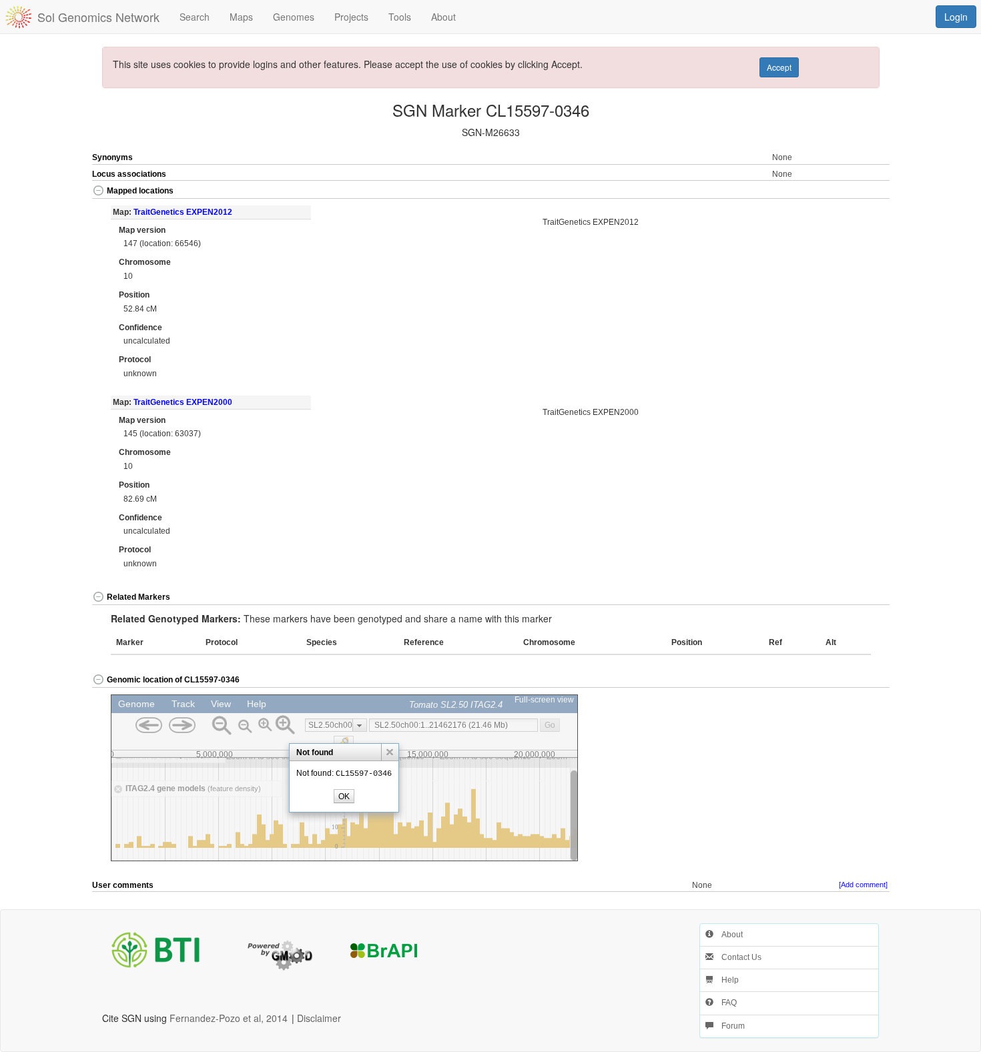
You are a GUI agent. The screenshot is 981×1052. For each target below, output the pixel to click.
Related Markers (138, 597)
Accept (779, 67)
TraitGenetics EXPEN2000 (182, 402)
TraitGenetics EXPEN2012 (182, 212)
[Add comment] (863, 885)
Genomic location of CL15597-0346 (173, 679)
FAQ (725, 1002)
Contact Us (737, 957)
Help (726, 980)
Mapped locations (140, 190)
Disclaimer (319, 1018)
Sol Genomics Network (98, 16)
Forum (729, 1026)
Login (956, 16)
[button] (849, 192)
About (728, 934)
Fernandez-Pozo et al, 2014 (229, 1018)
